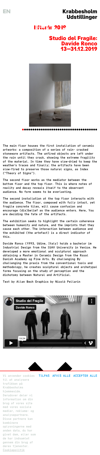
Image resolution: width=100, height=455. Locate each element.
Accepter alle (85, 375)
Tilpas (44, 375)
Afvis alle (61, 375)
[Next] (90, 95)
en (7, 11)
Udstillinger (82, 17)
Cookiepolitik (14, 450)
